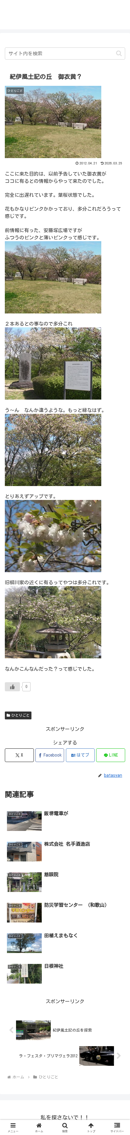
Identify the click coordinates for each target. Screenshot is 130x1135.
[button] (119, 53)
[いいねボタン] (12, 686)
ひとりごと (20, 715)
